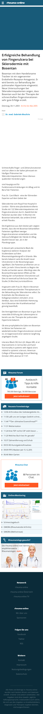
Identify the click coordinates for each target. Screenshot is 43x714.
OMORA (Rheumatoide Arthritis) (17, 527)
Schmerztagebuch (11, 522)
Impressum (21, 664)
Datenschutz (21, 674)
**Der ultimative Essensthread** (20, 421)
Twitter (21, 639)
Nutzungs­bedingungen (21, 669)
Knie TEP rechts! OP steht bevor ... (21, 431)
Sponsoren (21, 617)
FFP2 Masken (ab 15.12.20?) (18, 450)
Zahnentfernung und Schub (18, 440)
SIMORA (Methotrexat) (13, 532)
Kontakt (21, 660)
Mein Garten (11, 454)
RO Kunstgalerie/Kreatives (17, 445)
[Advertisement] (21, 28)
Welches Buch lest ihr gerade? (19, 435)
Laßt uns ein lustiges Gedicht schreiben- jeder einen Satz (23, 416)
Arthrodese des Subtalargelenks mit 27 (23, 412)
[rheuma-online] (16, 3)
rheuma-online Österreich (21, 592)
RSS (21, 643)
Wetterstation (12, 426)
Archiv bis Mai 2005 (29, 106)
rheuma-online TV (21, 596)
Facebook (21, 634)
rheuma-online (21, 587)
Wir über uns (21, 613)
